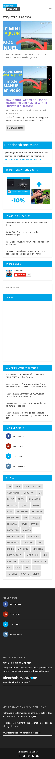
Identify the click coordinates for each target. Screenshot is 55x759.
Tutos (42, 110)
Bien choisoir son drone (17, 663)
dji (40, 492)
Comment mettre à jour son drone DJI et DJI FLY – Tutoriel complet (26, 385)
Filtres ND (22, 511)
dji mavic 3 (34, 499)
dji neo (24, 505)
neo (45, 555)
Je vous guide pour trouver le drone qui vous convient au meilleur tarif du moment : (26, 156)
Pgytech (25, 561)
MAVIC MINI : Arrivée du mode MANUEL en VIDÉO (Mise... (26, 56)
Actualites (35, 110)
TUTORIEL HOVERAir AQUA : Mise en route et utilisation (27, 243)
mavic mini (13, 542)
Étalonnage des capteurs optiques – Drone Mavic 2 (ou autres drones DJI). (27, 415)
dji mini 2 (12, 505)
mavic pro (28, 542)
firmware (37, 511)
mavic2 (34, 524)
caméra (37, 486)
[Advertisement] (27, 331)
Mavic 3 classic (15, 536)
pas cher (11, 561)
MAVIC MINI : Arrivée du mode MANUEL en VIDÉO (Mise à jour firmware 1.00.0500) (26, 103)
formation (13, 517)
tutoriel (12, 573)
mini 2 (10, 549)
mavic (24, 524)
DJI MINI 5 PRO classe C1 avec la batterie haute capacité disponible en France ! (25, 252)
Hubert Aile (13, 110)
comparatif (13, 492)
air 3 (26, 486)
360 (9, 486)
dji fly (10, 499)
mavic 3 (27, 530)
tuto (36, 567)
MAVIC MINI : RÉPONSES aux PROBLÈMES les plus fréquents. (25, 376)
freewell (12, 524)
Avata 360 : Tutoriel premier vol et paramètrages (22, 233)
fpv (25, 517)
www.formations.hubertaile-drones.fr (21, 732)
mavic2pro (13, 530)
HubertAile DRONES (28, 752)
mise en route (15, 555)
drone (35, 505)
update (25, 573)
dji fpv (21, 499)
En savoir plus (15, 128)
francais (35, 517)
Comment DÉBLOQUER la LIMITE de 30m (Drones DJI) (25, 395)
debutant (29, 492)
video (36, 573)
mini (40, 542)
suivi (17, 567)
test (26, 567)
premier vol (40, 561)
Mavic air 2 (33, 536)
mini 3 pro (23, 549)
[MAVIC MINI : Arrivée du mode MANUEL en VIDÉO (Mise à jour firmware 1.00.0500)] (27, 81)
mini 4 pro (37, 549)
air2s (17, 486)
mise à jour (33, 555)
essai (10, 511)
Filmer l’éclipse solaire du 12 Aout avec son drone (26, 224)
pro (9, 567)
